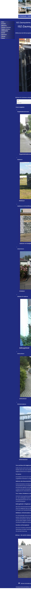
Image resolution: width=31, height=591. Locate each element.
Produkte (3, 23)
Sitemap (3, 36)
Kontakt (3, 32)
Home (2, 21)
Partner (3, 38)
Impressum (4, 34)
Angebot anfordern (5, 29)
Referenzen (4, 25)
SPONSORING (4, 31)
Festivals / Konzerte (6, 27)
